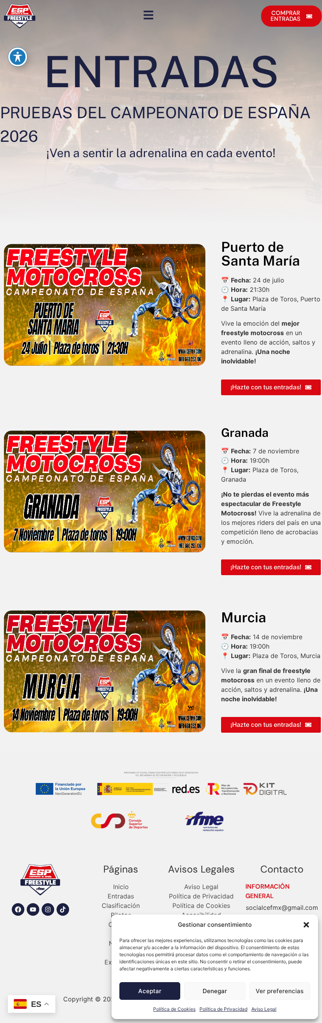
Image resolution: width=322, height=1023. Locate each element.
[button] (306, 925)
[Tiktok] (63, 909)
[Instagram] (48, 909)
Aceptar (149, 991)
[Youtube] (33, 909)
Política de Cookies (174, 1009)
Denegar (215, 991)
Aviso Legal (263, 1009)
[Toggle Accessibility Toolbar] (17, 57)
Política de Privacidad (223, 1009)
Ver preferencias (280, 991)
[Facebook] (18, 909)
